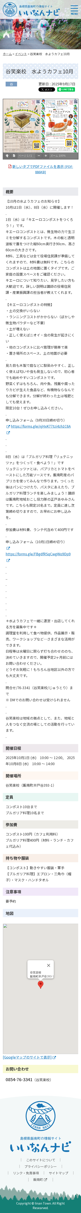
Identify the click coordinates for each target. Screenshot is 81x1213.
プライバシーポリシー (40, 1166)
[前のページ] (7, 155)
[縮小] (39, 155)
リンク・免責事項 (26, 1173)
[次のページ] (14, 155)
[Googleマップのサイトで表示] (27, 1057)
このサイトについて (40, 1160)
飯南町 (38, 1179)
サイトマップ (58, 1173)
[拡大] (46, 155)
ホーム (7, 54)
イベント (21, 54)
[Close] (48, 965)
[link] (8, 426)
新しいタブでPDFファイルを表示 (42, 169)
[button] (40, 985)
